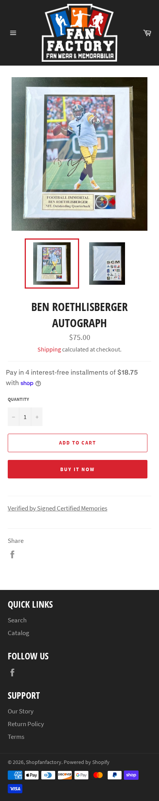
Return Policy (26, 724)
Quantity (18, 399)
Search (17, 620)
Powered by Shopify (87, 762)
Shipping (49, 349)
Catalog (18, 633)
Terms (16, 736)
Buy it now (77, 469)
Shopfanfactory (43, 762)
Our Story (21, 711)
